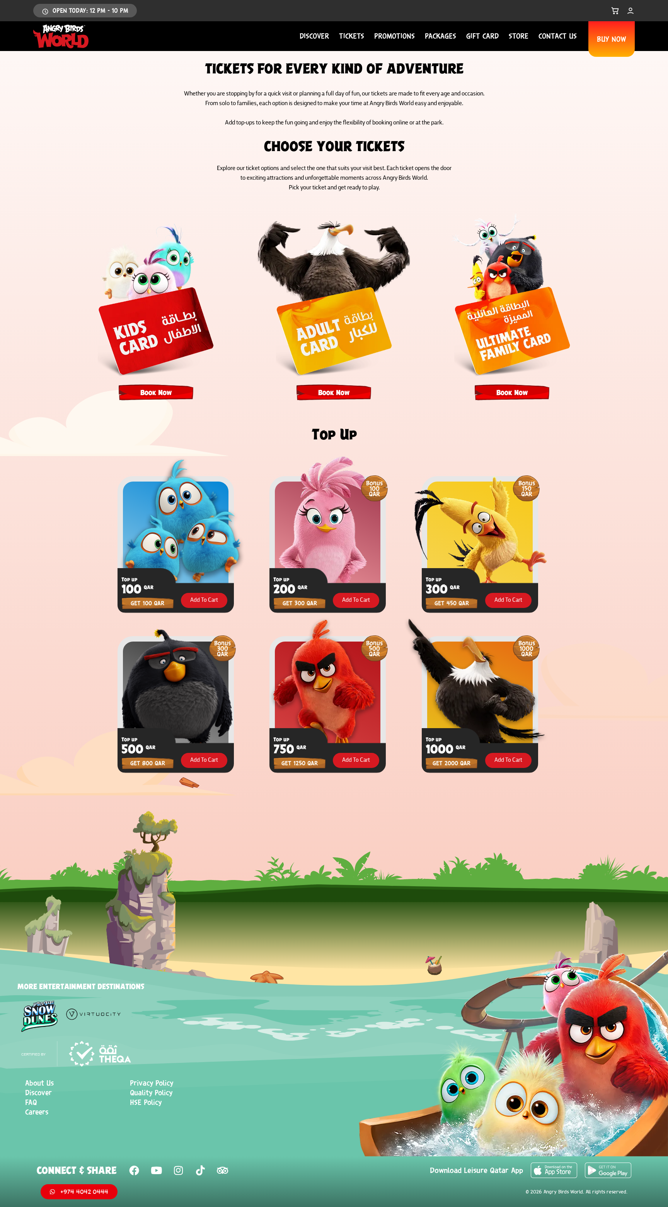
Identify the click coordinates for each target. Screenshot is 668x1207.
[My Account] (630, 11)
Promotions (394, 36)
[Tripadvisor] (222, 1170)
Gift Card (482, 36)
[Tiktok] (200, 1170)
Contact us (557, 36)
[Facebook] (134, 1170)
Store (518, 36)
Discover (314, 36)
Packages (440, 36)
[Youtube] (156, 1170)
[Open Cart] (615, 11)
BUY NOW (611, 39)
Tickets (351, 36)
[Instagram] (178, 1170)
